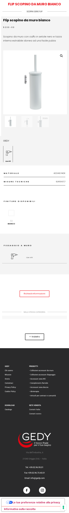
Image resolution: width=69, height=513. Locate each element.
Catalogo (8, 409)
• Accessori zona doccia (38, 387)
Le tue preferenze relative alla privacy (36, 502)
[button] (61, 56)
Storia (7, 379)
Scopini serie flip (34, 11)
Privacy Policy (10, 387)
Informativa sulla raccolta (19, 509)
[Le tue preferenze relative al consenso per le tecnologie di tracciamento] (63, 507)
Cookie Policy (10, 391)
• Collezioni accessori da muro (41, 370)
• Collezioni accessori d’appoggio (42, 375)
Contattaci (9, 383)
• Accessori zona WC (37, 379)
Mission (8, 375)
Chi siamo (9, 370)
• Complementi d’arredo (38, 383)
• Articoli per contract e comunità (42, 396)
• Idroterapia (34, 391)
